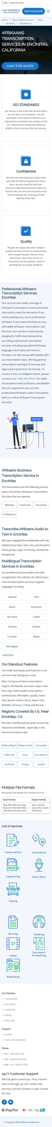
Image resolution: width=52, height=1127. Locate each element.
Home (4, 19)
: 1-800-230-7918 (14, 3)
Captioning (10, 1010)
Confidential (26, 171)
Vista (25, 754)
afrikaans (10, 23)
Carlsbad (9, 764)
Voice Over (10, 1021)
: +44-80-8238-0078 (15, 1059)
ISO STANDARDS (26, 104)
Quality (26, 241)
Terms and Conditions (15, 1040)
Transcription (11, 999)
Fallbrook (9, 754)
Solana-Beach (9, 745)
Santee (41, 764)
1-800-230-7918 (25, 378)
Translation (10, 1004)
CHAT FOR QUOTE (33, 11)
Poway (25, 764)
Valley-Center (25, 745)
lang (40, 19)
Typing (8, 1015)
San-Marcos (41, 754)
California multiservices (29, 1122)
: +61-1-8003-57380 (16, 1065)
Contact (8, 1034)
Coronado (41, 745)
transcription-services (22, 19)
